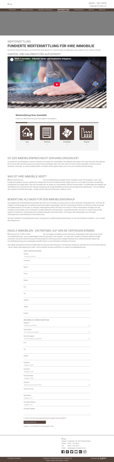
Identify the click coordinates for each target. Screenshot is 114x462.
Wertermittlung (63, 10)
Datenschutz (59, 458)
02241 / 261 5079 (73, 446)
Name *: (26, 267)
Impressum (46, 458)
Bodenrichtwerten (70, 241)
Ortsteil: (26, 356)
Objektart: (27, 323)
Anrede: (26, 254)
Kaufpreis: (27, 362)
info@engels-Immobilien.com (98, 6)
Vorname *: (27, 260)
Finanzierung (79, 10)
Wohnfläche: (27, 395)
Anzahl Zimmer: (28, 389)
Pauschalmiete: (28, 375)
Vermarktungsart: (29, 336)
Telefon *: (26, 300)
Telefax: (26, 306)
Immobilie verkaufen (45, 10)
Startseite (12, 10)
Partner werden (50, 460)
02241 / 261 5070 (97, 3)
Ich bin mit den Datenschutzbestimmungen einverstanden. (45, 418)
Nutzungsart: (28, 329)
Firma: (26, 273)
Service (91, 10)
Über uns (102, 10)
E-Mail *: (26, 313)
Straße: (26, 280)
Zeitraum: (27, 382)
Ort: (25, 293)
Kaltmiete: (27, 369)
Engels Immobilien (87, 182)
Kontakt (66, 460)
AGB (52, 458)
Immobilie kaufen (27, 10)
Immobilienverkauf (47, 166)
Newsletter (59, 460)
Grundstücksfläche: (30, 402)
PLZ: (25, 287)
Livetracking (67, 458)
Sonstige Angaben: (29, 408)
